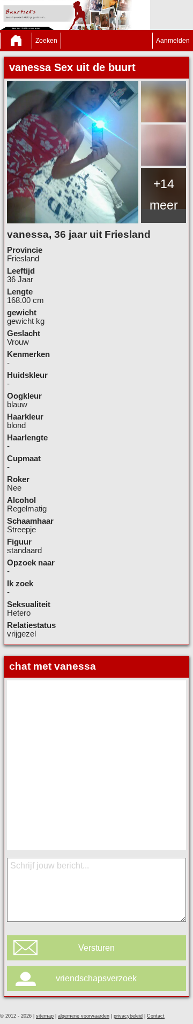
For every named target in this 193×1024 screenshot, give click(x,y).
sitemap (45, 1016)
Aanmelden (173, 40)
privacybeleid (128, 1016)
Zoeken (46, 40)
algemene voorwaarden (83, 1016)
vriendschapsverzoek (96, 978)
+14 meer (164, 194)
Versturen (96, 947)
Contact (156, 1016)
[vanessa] (72, 152)
